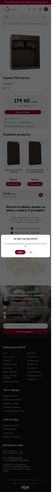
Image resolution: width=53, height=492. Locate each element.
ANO (20, 252)
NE (31, 252)
